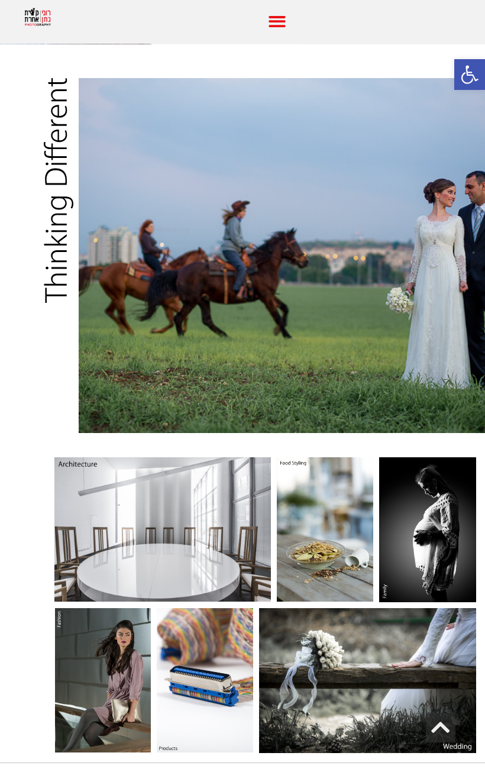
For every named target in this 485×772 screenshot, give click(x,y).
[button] (277, 21)
